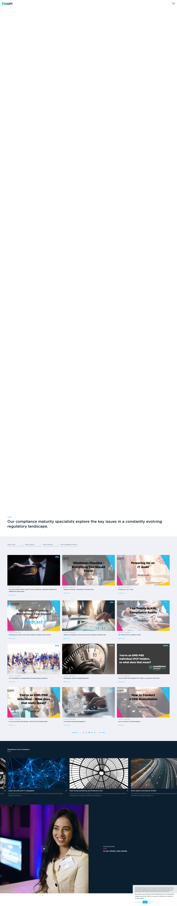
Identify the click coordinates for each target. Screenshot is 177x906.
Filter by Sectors (30, 544)
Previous (74, 732)
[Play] (44, 849)
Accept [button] (145, 902)
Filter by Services (48, 544)
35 (83, 732)
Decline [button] (150, 902)
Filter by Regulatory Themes (68, 544)
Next (103, 732)
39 (95, 732)
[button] (1, 777)
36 (86, 732)
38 (92, 732)
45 (100, 732)
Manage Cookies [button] (138, 902)
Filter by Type (11, 544)
